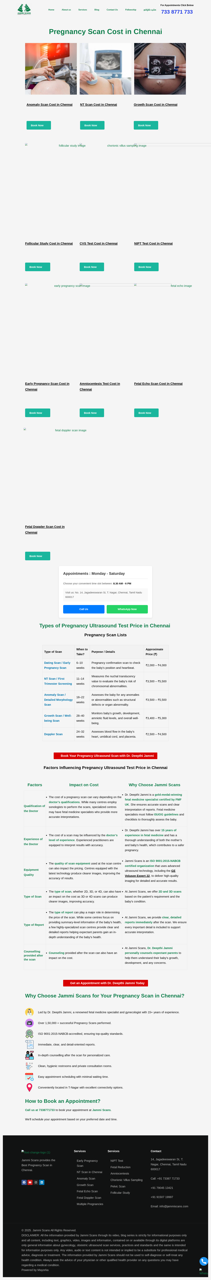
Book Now (37, 125)
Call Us (83, 609)
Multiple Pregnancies (90, 1204)
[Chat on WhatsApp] (204, 1272)
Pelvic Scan (118, 1186)
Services (82, 9)
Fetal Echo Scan (87, 1191)
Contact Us (112, 9)
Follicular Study (120, 1192)
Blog (96, 9)
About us (66, 9)
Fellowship (130, 9)
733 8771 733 (177, 12)
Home (51, 9)
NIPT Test (117, 1160)
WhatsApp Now (127, 609)
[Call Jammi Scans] (204, 1261)
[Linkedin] (41, 1182)
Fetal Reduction (120, 1167)
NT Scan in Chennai (89, 1172)
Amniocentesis (120, 1173)
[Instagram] (35, 1182)
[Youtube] (30, 1182)
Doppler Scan (53, 734)
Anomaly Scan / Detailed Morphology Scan (58, 699)
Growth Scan (85, 1185)
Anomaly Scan (86, 1178)
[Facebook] (24, 1182)
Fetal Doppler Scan (89, 1197)
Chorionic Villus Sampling (127, 1180)
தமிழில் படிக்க (150, 9)
